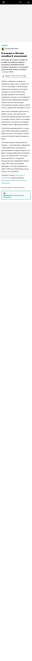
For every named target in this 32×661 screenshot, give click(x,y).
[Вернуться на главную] (4, 2)
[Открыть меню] (28, 2)
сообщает (5, 72)
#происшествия (19, 187)
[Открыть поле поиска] (20, 2)
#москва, (4, 187)
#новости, (11, 187)
